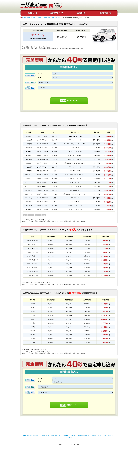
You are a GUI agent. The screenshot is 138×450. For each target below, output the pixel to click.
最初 (25, 215)
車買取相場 (81, 13)
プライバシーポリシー (96, 435)
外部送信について (108, 435)
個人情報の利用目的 (83, 435)
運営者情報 (65, 435)
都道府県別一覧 (105, 13)
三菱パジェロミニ (56, 17)
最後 (43, 215)
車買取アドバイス (56, 13)
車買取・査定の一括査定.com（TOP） (32, 17)
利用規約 (73, 435)
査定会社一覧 (45, 435)
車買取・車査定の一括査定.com (31, 435)
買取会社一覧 (32, 13)
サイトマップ (69, 437)
